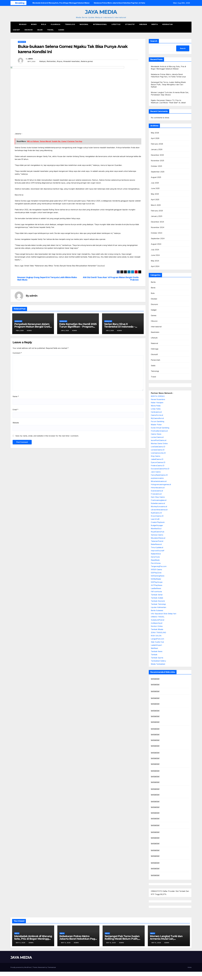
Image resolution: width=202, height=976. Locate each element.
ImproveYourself (157, 551)
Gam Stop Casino (158, 497)
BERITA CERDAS (158, 396)
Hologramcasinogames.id (161, 484)
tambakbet (155, 679)
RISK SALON (156, 636)
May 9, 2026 (21, 942)
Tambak (154, 655)
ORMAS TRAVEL (157, 617)
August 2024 (156, 244)
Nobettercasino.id (158, 503)
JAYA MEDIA (101, 12)
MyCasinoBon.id (157, 418)
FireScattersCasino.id (159, 431)
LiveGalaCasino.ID (158, 447)
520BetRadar (156, 579)
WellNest (154, 648)
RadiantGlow (156, 554)
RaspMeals (155, 560)
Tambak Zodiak (157, 598)
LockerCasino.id (157, 437)
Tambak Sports (157, 658)
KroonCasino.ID (157, 516)
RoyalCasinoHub (157, 532)
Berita (155, 24)
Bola (43, 24)
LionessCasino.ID (157, 450)
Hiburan (143, 24)
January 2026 (156, 149)
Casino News (156, 434)
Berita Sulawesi (157, 610)
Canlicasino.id (156, 412)
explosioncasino (157, 478)
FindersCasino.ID (157, 465)
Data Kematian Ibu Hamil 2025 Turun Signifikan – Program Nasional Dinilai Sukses (77, 326)
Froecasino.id (156, 494)
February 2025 (157, 211)
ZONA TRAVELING (158, 632)
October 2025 (156, 166)
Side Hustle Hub (157, 642)
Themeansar (51, 967)
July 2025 (155, 183)
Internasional (100, 24)
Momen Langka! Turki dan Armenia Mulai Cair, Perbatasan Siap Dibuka (166, 939)
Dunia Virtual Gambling (160, 428)
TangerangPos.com (158, 566)
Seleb (40, 30)
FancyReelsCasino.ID (159, 475)
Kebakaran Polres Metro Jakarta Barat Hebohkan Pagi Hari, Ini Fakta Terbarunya (77, 939)
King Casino (155, 456)
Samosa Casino (157, 535)
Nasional (84, 24)
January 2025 (156, 216)
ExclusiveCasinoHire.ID (160, 469)
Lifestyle (116, 24)
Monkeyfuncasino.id (159, 506)
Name (16, 396)
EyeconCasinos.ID (158, 462)
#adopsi (42, 61)
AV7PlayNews (156, 585)
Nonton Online (157, 626)
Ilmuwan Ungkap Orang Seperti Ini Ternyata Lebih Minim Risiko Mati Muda (47, 278)
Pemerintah (155, 360)
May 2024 (155, 261)
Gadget (16, 30)
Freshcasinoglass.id (158, 500)
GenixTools (155, 557)
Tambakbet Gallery (158, 661)
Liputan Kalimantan (158, 607)
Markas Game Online (159, 443)
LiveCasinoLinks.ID (158, 453)
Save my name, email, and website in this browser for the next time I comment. (47, 436)
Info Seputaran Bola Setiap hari (163, 614)
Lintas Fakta (155, 409)
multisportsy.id (156, 623)
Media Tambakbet (158, 664)
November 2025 (157, 161)
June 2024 (155, 255)
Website (16, 423)
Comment (17, 353)
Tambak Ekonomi (158, 601)
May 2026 (155, 133)
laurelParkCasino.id (158, 440)
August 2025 (156, 177)
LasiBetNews (156, 588)
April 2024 (155, 266)
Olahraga (55, 24)
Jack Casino (156, 472)
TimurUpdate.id (157, 547)
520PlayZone (156, 573)
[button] (186, 27)
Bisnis (34, 24)
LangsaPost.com (157, 639)
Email (15, 410)
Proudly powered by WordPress (21, 967)
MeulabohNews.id (158, 538)
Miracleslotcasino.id (158, 481)
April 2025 (155, 199)
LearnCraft (155, 519)
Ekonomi (29, 30)
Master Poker (156, 425)
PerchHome (156, 563)
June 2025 (155, 188)
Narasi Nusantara (158, 399)
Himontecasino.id (157, 488)
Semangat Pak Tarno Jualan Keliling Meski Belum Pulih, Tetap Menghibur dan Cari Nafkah (168, 84)
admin (30, 59)
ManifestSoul (156, 528)
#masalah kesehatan (71, 61)
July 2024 (155, 250)
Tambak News (156, 651)
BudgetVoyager (157, 525)
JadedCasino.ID (157, 459)
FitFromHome (156, 591)
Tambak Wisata (157, 629)
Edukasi (23, 24)
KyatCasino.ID (156, 513)
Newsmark (41, 967)
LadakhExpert (156, 645)
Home (189, 967)
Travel (50, 30)
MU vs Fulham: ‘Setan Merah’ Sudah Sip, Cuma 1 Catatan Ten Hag (54, 141)
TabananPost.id (157, 541)
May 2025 (155, 194)
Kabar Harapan (157, 402)
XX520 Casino (156, 569)
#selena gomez (87, 61)
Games (61, 30)
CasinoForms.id (157, 415)
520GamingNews (157, 576)
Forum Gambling (157, 421)
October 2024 (156, 233)
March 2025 (156, 205)
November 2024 (157, 227)
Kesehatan (167, 24)
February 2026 (157, 144)
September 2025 (157, 172)
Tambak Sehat (156, 595)
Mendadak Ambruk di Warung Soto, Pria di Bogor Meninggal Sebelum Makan (33, 939)
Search (153, 41)
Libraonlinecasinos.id (159, 510)
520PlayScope (156, 582)
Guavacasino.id (157, 491)
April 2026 (155, 138)
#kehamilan (51, 61)
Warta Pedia (155, 406)
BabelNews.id (156, 544)
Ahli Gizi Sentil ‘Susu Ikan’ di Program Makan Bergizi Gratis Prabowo (111, 278)
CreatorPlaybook (158, 522)
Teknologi (70, 24)
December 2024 (157, 222)
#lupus (59, 61)
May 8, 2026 (111, 942)
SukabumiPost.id (157, 620)
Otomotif (130, 24)
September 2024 (158, 238)
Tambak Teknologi (158, 604)
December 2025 (157, 155)
